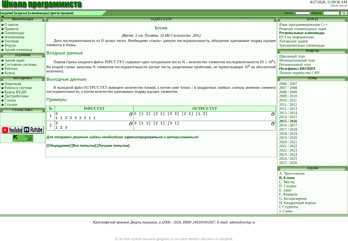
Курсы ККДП (15, 92)
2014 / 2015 (288, 117)
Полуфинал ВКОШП (297, 69)
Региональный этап (295, 64)
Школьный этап (292, 56)
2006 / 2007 (288, 84)
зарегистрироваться (143, 137)
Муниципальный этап (297, 60)
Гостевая (11, 41)
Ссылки (10, 105)
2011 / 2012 (288, 105)
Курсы (9, 73)
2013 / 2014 (288, 113)
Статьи (10, 100)
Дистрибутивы (16, 96)
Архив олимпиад (18, 50)
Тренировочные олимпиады (302, 45)
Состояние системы (20, 64)
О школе (11, 24)
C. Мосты (287, 182)
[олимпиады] (38, 13)
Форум (10, 45)
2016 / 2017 (288, 125)
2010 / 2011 (288, 100)
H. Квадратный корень (297, 203)
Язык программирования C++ (303, 24)
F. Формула (288, 194)
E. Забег (285, 190)
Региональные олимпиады (302, 33)
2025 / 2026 (288, 163)
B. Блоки (286, 178)
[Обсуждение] (58, 145)
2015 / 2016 (288, 121)
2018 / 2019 (288, 134)
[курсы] (20, 13)
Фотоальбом (14, 37)
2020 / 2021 (288, 142)
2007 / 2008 (288, 88)
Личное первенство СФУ (299, 73)
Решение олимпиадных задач (302, 29)
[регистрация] (61, 13)
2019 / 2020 (288, 138)
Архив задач (14, 60)
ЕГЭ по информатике (296, 37)
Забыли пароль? (339, 5)
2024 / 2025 (288, 158)
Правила (11, 29)
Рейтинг (11, 69)
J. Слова (285, 211)
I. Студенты (288, 207)
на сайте (181, 239)
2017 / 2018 (288, 129)
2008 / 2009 (288, 92)
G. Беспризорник (293, 198)
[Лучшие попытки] (113, 145)
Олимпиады (14, 33)
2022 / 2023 (288, 150)
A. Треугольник (292, 173)
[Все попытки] (83, 145)
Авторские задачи (293, 41)
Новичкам (12, 84)
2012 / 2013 (288, 109)
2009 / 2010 (288, 96)
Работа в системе (18, 88)
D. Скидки (287, 186)
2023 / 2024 (288, 154)
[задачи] (6, 13)
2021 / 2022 (288, 146)
